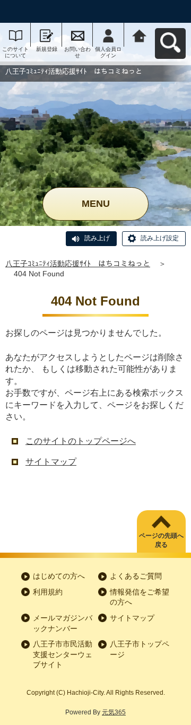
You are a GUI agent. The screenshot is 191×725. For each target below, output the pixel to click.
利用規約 (48, 592)
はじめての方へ (59, 576)
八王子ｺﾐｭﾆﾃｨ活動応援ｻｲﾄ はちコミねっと (77, 263)
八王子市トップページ (139, 649)
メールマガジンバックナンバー (62, 623)
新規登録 (46, 49)
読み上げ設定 (160, 238)
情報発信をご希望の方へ (139, 597)
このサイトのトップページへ (80, 441)
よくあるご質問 (136, 576)
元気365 (114, 712)
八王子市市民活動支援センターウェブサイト (62, 654)
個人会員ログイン (108, 52)
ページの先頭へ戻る (161, 540)
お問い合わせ (77, 52)
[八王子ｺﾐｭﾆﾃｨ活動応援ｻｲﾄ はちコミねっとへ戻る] (139, 34)
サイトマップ (50, 461)
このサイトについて (15, 52)
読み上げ (97, 238)
